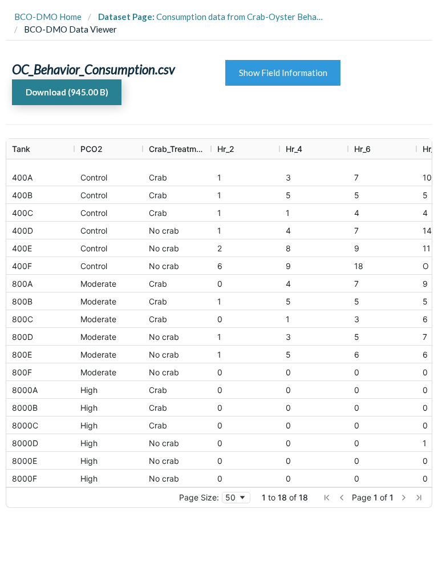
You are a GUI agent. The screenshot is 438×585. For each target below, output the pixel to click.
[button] (326, 497)
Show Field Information (283, 72)
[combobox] (236, 497)
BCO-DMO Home (48, 16)
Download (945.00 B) (67, 92)
